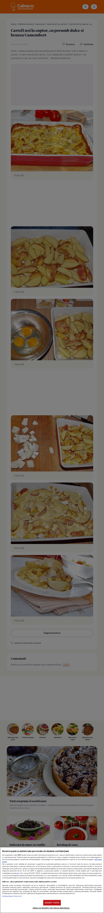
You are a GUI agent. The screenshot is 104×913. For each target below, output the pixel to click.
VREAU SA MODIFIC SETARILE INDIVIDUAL (51, 908)
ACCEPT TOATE (52, 902)
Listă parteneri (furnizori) (12, 896)
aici (18, 873)
